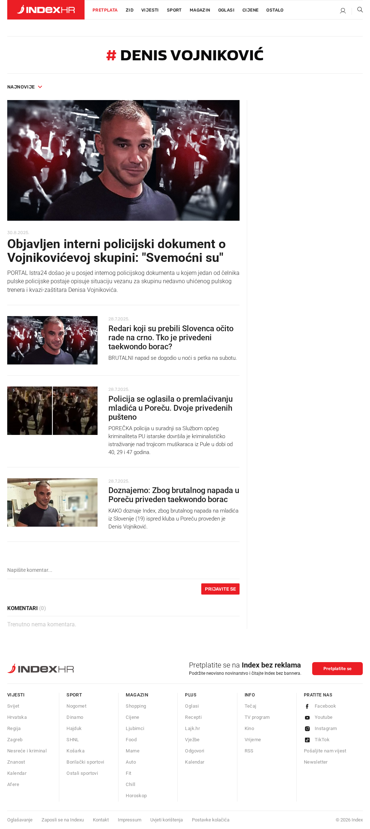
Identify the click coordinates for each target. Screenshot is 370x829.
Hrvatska (17, 717)
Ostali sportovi (82, 773)
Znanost (16, 762)
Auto (131, 762)
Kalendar (16, 773)
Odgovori (194, 751)
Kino (249, 728)
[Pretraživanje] (357, 11)
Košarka (75, 751)
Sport (174, 10)
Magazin (137, 695)
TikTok (322, 739)
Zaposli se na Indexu (63, 819)
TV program (257, 717)
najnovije (21, 87)
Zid (129, 10)
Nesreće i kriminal (27, 751)
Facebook (325, 706)
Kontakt (101, 819)
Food (131, 739)
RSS (249, 751)
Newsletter (316, 762)
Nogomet (76, 706)
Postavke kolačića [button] (210, 819)
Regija (14, 728)
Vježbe (192, 739)
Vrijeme (253, 739)
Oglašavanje (20, 819)
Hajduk (74, 728)
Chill (130, 784)
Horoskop (136, 795)
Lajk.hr (192, 728)
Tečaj (251, 706)
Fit (128, 773)
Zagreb (14, 739)
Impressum (129, 819)
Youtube (324, 717)
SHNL (72, 739)
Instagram (326, 728)
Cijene (250, 10)
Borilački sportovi (85, 762)
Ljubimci (135, 728)
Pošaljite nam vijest (325, 751)
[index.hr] (46, 10)
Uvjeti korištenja (166, 819)
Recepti (193, 717)
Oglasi (226, 10)
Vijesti (150, 10)
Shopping (136, 706)
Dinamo (74, 717)
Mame (132, 751)
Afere (13, 784)
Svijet (13, 706)
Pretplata (105, 10)
